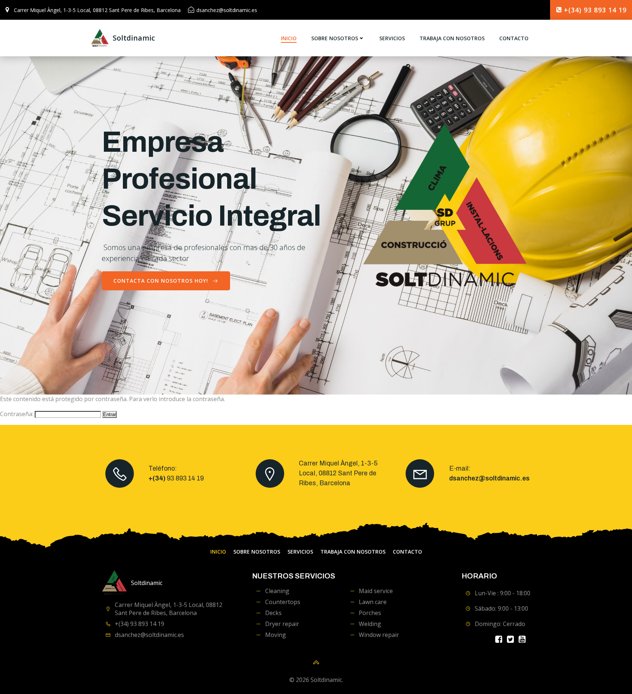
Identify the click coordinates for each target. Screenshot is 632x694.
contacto (513, 38)
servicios (392, 38)
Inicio (289, 38)
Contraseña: (17, 414)
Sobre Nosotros (334, 38)
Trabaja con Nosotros (452, 38)
